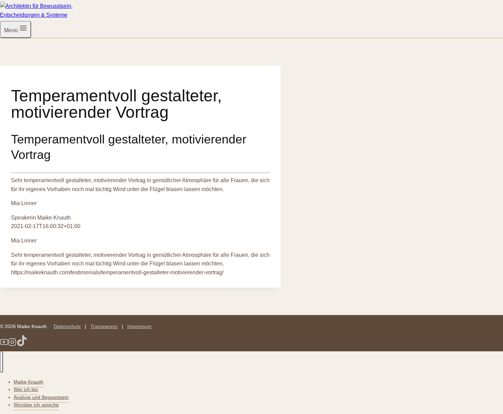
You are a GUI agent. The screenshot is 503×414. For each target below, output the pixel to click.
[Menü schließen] (1, 362)
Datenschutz (67, 326)
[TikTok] (21, 344)
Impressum (139, 326)
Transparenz (104, 326)
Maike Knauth (28, 382)
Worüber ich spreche (36, 404)
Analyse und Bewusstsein (41, 397)
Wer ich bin (26, 389)
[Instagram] (12, 344)
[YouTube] (4, 344)
